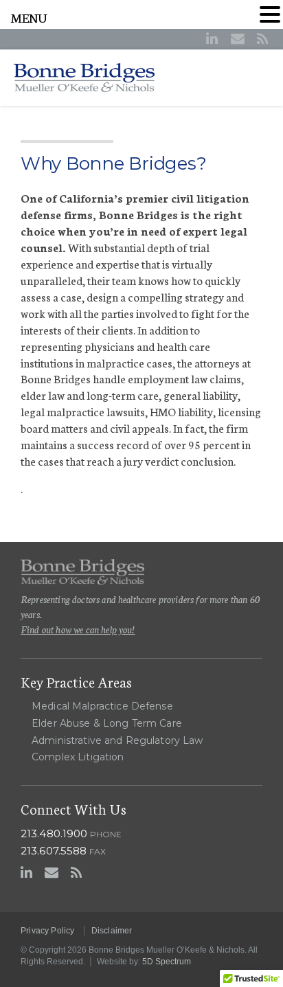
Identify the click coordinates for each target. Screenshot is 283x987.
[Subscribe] (238, 38)
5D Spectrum (166, 961)
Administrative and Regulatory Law (117, 740)
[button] (270, 14)
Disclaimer (112, 930)
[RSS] (262, 38)
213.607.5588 (54, 850)
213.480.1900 (54, 833)
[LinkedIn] (212, 38)
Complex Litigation (78, 757)
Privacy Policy (48, 930)
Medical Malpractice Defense (102, 706)
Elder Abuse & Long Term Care (107, 723)
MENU (29, 17)
